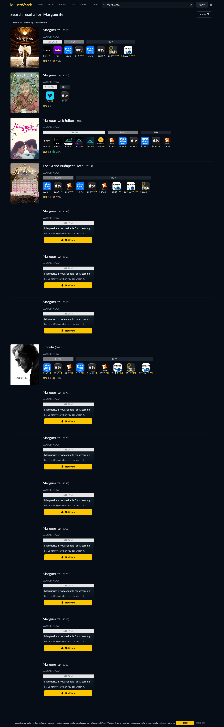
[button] (56, 211)
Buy (110, 41)
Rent (74, 41)
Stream (52, 41)
